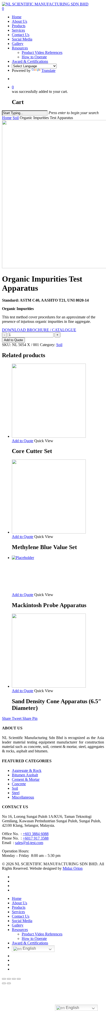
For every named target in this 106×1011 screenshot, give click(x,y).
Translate (48, 70)
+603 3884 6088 (36, 834)
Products (18, 907)
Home (7, 118)
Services (18, 912)
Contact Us (20, 916)
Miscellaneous (23, 797)
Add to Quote (13, 340)
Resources (20, 930)
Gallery (17, 925)
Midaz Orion (73, 868)
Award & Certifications (30, 943)
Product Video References (42, 934)
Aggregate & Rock (26, 770)
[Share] (9, 979)
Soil (16, 118)
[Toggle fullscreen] (14, 979)
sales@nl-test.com (29, 843)
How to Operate (34, 938)
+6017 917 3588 (36, 838)
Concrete (19, 784)
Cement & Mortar (25, 779)
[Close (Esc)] (4, 979)
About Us (19, 903)
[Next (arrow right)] (9, 983)
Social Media (22, 921)
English (29, 948)
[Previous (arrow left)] (4, 983)
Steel (15, 793)
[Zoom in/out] (19, 979)
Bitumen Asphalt (25, 775)
